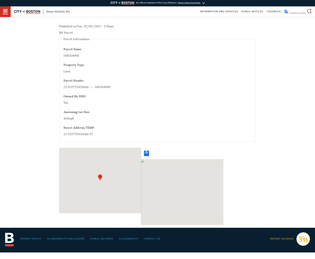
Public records (101, 239)
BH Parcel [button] (66, 32)
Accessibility (128, 239)
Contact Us (152, 239)
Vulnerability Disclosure (65, 239)
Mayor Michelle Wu (58, 11)
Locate (146, 153)
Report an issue (282, 239)
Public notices (252, 11)
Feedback (274, 11)
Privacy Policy (30, 239)
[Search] (308, 11)
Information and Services (219, 11)
